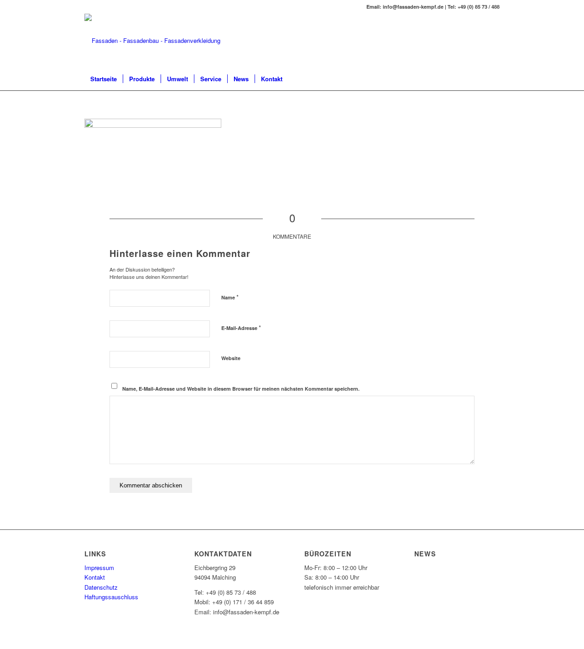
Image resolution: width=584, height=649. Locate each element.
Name (230, 297)
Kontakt (94, 577)
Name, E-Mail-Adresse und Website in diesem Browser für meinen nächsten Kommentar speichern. (241, 388)
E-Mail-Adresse (241, 327)
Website (230, 358)
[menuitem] (103, 79)
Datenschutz (101, 587)
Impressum (99, 567)
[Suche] (494, 79)
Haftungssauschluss (111, 596)
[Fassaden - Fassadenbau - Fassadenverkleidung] (152, 41)
